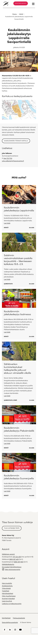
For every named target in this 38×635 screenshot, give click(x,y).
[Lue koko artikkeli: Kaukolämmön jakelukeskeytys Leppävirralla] (19, 208)
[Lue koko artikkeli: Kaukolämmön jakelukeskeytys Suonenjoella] (19, 476)
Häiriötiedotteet (7, 593)
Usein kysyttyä (7, 601)
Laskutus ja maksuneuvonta (11, 604)
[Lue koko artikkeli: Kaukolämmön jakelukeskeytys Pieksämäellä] (19, 428)
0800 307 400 (14, 559)
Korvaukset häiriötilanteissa (11, 567)
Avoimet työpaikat (8, 598)
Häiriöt (21, 14)
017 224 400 (17, 557)
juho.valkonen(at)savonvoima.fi (13, 161)
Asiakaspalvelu (7, 586)
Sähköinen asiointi (20, 3)
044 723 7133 (8, 158)
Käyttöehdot (6, 618)
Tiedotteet (5, 591)
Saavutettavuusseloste (10, 622)
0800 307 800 (18, 562)
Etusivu (14, 14)
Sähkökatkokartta (8, 564)
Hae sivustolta (7, 583)
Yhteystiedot (6, 588)
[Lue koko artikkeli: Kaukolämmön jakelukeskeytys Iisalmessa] (19, 314)
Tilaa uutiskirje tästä (11, 528)
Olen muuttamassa (8, 596)
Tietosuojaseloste (19, 618)
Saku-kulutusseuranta (12, 569)
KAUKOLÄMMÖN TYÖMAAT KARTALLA (16, 141)
